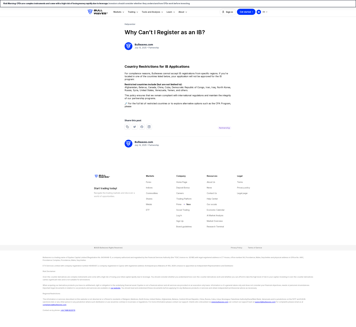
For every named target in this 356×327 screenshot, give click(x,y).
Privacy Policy (236, 248)
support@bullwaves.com (265, 302)
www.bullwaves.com (219, 302)
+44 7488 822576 (67, 310)
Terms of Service (255, 248)
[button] (119, 12)
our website (115, 288)
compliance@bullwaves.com (54, 305)
